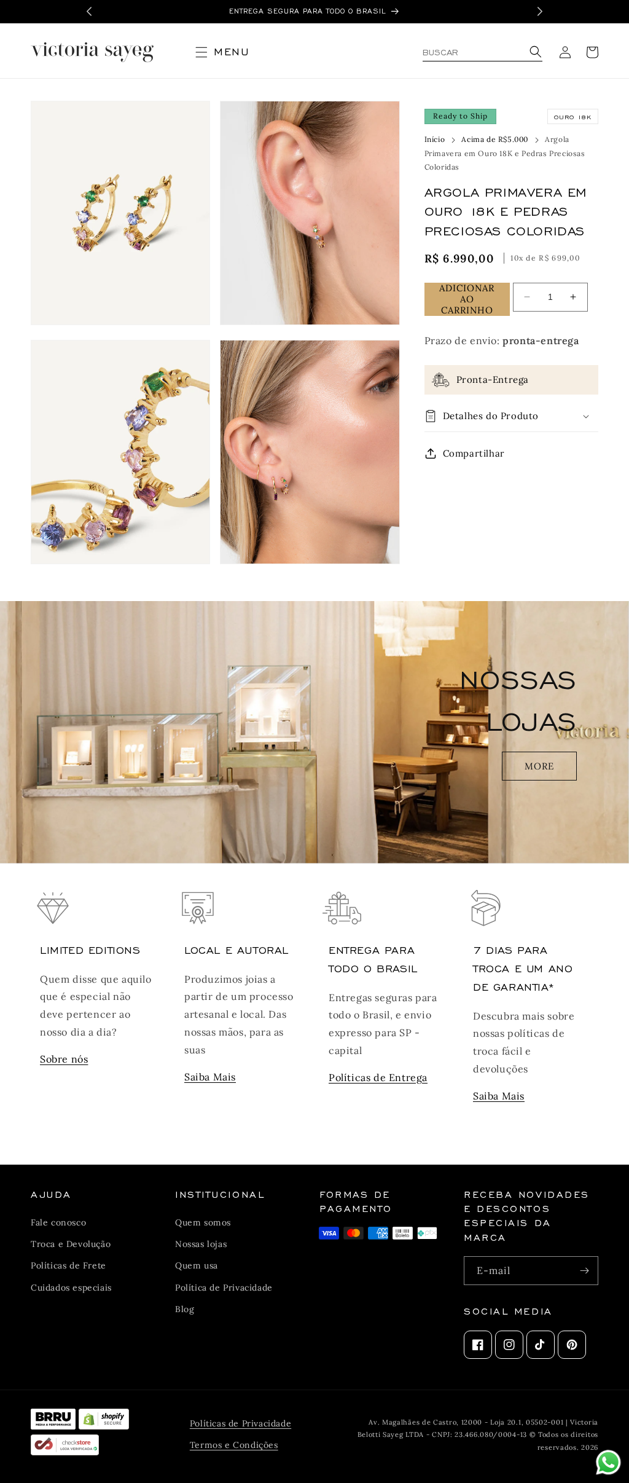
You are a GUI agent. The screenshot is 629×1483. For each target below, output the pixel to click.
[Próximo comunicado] (539, 11)
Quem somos (203, 1222)
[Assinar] (584, 1270)
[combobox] (482, 52)
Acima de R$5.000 (494, 139)
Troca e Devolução (71, 1243)
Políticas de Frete (68, 1265)
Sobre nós (64, 1059)
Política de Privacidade (224, 1287)
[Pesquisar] (534, 52)
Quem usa (196, 1265)
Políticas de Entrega (378, 1077)
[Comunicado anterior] (89, 11)
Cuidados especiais (71, 1287)
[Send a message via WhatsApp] (608, 1462)
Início (434, 139)
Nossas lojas (201, 1243)
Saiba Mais (210, 1077)
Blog (184, 1309)
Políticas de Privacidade (240, 1423)
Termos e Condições (234, 1444)
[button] (227, 52)
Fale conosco (58, 1222)
